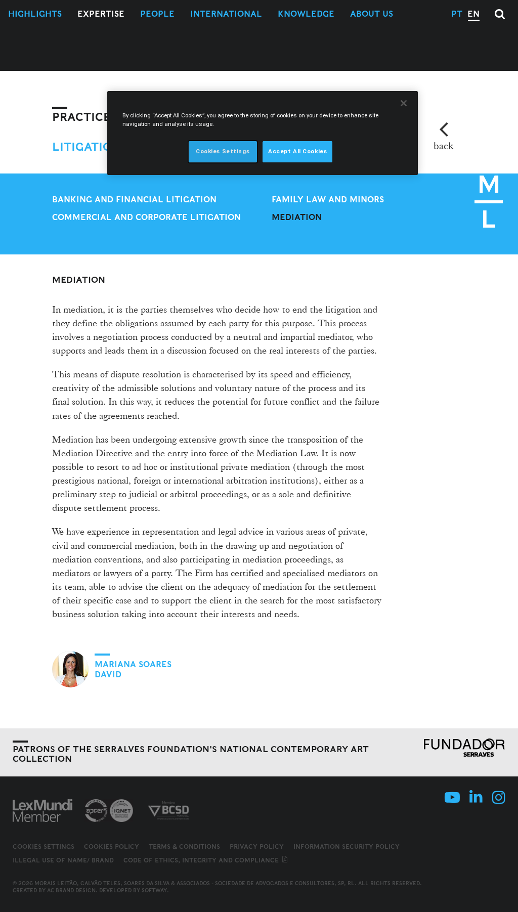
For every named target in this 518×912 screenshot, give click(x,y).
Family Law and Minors (328, 199)
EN (473, 14)
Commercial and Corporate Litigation (146, 217)
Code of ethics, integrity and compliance (202, 860)
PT (456, 14)
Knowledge (306, 14)
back (443, 146)
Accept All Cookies (297, 151)
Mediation (297, 217)
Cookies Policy (111, 846)
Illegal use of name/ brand (63, 860)
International (226, 14)
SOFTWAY (154, 890)
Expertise (100, 14)
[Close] (404, 103)
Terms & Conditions (184, 846)
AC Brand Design (71, 890)
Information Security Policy (346, 846)
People (157, 14)
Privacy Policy (257, 846)
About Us (371, 14)
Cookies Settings (43, 846)
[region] (262, 133)
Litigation (86, 146)
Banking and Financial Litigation (134, 199)
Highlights (35, 14)
